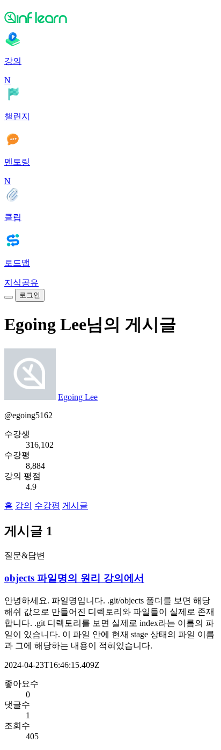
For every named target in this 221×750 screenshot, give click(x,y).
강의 (23, 505)
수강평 (47, 505)
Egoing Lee (78, 397)
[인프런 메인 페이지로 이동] (110, 17)
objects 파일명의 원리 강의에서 (74, 578)
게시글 (75, 505)
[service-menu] (8, 297)
